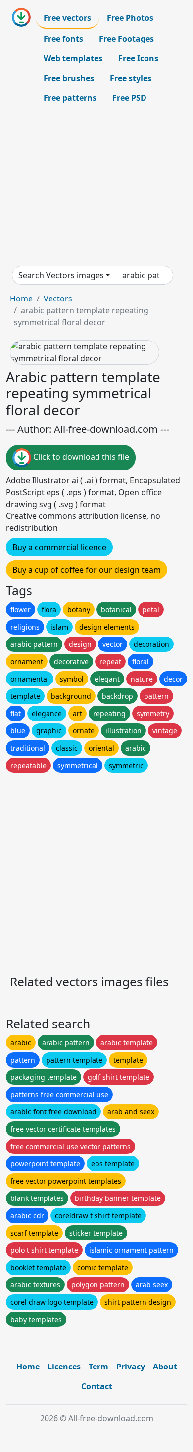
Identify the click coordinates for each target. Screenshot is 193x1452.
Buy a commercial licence (59, 547)
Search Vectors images (61, 275)
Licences (64, 1366)
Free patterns (70, 97)
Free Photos (130, 17)
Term (98, 1366)
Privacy (130, 1366)
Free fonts (63, 38)
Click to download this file (80, 457)
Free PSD (129, 97)
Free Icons (138, 58)
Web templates (73, 58)
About (165, 1366)
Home (21, 298)
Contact (96, 1386)
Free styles (130, 78)
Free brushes (69, 78)
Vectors (58, 298)
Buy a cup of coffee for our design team (86, 569)
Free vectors (67, 17)
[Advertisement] (96, 187)
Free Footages (126, 38)
